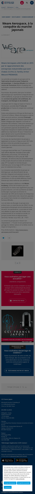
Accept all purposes (10, 483)
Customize (8, 487)
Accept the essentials (23, 483)
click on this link (20, 479)
